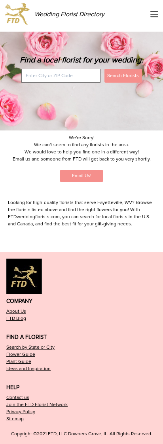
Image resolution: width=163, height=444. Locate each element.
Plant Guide (18, 362)
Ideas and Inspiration (28, 369)
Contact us (17, 398)
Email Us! (81, 176)
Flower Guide (20, 354)
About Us (16, 311)
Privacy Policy (20, 412)
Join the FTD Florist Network (37, 405)
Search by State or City (30, 347)
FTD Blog (16, 318)
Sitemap (15, 419)
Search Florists (123, 76)
